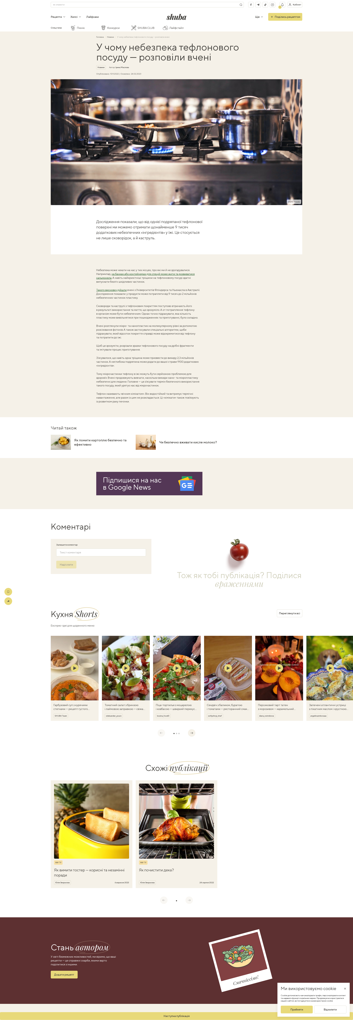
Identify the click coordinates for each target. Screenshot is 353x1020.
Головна (100, 37)
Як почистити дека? (156, 870)
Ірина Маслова (122, 67)
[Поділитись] (8, 601)
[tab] (174, 733)
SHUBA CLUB (146, 27)
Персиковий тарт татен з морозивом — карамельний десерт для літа (276, 708)
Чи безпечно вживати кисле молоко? (188, 442)
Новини (110, 37)
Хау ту (58, 863)
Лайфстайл (176, 27)
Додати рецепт (64, 974)
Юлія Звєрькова (62, 882)
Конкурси (113, 27)
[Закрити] (345, 988)
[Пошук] (241, 4)
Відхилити (330, 1009)
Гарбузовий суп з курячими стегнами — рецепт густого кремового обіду (71, 708)
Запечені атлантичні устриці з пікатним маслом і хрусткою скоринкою (328, 708)
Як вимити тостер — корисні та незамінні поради (89, 872)
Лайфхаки (92, 16)
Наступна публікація (177, 1016)
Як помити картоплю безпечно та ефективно (100, 442)
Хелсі (74, 16)
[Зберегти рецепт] (8, 592)
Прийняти (296, 1009)
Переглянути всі (289, 613)
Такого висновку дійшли (111, 289)
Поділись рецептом (287, 16)
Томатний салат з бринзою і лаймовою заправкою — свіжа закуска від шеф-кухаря (124, 708)
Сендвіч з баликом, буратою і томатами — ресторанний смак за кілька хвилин (227, 708)
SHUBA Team (61, 716)
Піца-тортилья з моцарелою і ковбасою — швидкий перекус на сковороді (175, 708)
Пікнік (81, 27)
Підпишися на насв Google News (132, 483)
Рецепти (56, 16)
